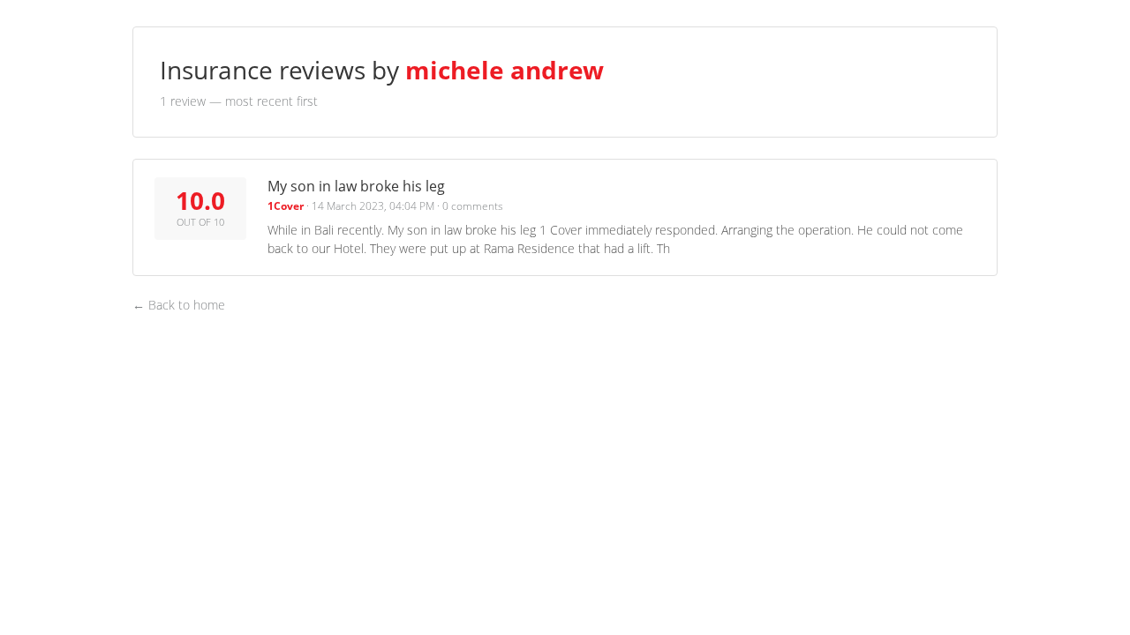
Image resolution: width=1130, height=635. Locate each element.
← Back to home (178, 305)
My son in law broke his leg (356, 186)
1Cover (285, 205)
